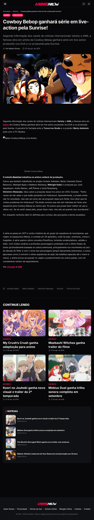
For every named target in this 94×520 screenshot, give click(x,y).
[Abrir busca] (84, 4)
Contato (87, 509)
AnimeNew (7, 11)
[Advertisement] (47, 474)
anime (6, 124)
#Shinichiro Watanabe (45, 289)
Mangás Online (65, 509)
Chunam (11, 267)
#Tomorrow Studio (73, 289)
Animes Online (51, 509)
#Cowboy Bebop (13, 289)
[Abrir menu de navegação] (5, 4)
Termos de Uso (36, 509)
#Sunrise (60, 289)
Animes (7, 15)
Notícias (15, 11)
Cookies (78, 509)
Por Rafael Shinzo (13, 48)
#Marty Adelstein (28, 289)
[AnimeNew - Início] (47, 3)
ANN (20, 267)
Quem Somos (9, 509)
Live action (17, 15)
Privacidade (22, 509)
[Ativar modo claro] (89, 4)
